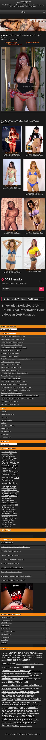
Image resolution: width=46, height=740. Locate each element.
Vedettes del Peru (6, 437)
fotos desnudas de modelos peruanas (18, 676)
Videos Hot (7, 540)
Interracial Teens (6, 431)
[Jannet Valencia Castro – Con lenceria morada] (34, 214)
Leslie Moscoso (6, 499)
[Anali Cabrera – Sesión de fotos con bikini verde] (12, 172)
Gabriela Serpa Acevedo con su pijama (12, 339)
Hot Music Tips (5, 428)
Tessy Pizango (12, 524)
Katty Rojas (10, 496)
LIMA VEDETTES (23, 2)
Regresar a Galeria (32, 42)
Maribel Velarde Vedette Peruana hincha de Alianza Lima (17, 398)
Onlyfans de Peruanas (7, 414)
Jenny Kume (10, 492)
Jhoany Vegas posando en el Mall (11, 367)
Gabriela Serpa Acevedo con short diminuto (13, 381)
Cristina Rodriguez (9, 458)
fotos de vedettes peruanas (20, 677)
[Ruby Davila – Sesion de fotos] (12, 253)
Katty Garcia (9, 494)
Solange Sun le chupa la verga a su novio (13, 580)
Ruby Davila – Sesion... (12, 269)
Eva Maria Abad (12, 473)
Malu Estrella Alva (6, 505)
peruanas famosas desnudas (19, 711)
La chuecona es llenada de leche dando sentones (15, 547)
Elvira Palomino (9, 469)
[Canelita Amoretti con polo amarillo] (34, 253)
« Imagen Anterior (10, 42)
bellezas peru (12, 657)
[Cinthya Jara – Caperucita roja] (12, 139)
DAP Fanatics (5, 417)
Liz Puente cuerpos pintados (9, 401)
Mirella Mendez (10, 511)
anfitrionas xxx (5, 653)
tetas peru (18, 716)
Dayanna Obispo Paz (8, 460)
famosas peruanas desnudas (17, 668)
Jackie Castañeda (9, 485)
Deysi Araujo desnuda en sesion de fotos (13, 336)
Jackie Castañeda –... (11, 230)
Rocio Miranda (12, 518)
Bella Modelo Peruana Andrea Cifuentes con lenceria (16, 387)
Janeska (3, 490)
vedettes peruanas (22, 719)
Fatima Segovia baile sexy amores (11, 551)
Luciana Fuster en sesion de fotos (11, 379)
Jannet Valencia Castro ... (34, 230)
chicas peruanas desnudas (33, 156)
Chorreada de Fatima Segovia (10, 555)
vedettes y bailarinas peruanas (22, 726)
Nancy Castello (10, 515)
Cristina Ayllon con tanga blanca (10, 362)
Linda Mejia (12, 503)
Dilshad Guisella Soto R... (34, 152)
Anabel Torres (5, 452)
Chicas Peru (4, 640)
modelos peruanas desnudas (20, 691)
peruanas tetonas (32, 713)
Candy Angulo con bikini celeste (10, 370)
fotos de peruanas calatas (12, 188)
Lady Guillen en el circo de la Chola (11, 345)
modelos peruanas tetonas (28, 693)
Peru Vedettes (5, 434)
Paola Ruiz (12, 516)
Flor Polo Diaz (7, 475)
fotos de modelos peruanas (18, 673)
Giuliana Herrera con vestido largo (11, 350)
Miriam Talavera (6, 513)
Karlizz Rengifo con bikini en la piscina (12, 342)
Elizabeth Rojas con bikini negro (10, 353)
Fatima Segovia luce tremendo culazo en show (14, 373)
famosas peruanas (14, 667)
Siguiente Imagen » (15, 44)
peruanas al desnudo (9, 702)
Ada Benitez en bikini (7, 543)
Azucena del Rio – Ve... (34, 191)
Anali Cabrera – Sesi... (11, 185)
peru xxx (7, 716)
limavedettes (10, 685)
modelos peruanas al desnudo (30, 688)
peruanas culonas (19, 705)
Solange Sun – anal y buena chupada (12, 568)
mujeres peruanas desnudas (21, 699)
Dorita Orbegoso (9, 465)
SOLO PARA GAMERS (7, 426)
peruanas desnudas (23, 707)
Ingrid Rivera (9, 477)
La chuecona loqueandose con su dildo (12, 559)
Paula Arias (4, 518)
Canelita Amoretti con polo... (34, 269)
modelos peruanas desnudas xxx (10, 693)
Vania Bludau (6, 526)
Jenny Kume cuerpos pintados (10, 404)
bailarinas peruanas (11, 155)
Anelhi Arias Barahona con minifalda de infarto (14, 384)
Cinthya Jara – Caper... (11, 152)
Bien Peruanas (5, 628)
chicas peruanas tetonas (23, 664)
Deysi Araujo (10, 462)
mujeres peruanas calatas (17, 695)
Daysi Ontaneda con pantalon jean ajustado (14, 347)
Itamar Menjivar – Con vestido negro (11, 393)
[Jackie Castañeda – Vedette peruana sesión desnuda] (12, 214)
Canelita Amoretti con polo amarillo (11, 364)
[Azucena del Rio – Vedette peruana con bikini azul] (34, 175)
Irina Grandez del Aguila (10, 480)
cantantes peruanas (23, 657)
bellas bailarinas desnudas (24, 655)
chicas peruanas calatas (11, 156)
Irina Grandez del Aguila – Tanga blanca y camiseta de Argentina (20, 396)
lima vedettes (18, 681)
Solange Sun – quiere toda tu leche (11, 572)
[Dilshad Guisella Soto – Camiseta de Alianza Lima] (34, 139)
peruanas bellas (22, 702)
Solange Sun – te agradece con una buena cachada (16, 576)
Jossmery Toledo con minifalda (10, 356)
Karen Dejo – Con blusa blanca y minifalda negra (15, 390)
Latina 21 (3, 411)
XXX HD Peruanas (6, 420)
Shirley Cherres (7, 523)
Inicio (23, 12)
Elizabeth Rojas (6, 468)
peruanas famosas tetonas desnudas (13, 713)
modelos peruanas (11, 688)
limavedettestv (31, 685)
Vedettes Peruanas (6, 620)
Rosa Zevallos (5, 520)
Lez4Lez (3, 423)
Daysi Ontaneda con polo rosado (10, 376)
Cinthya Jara (11, 456)
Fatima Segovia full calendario (10, 563)
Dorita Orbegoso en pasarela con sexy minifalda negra (17, 359)
